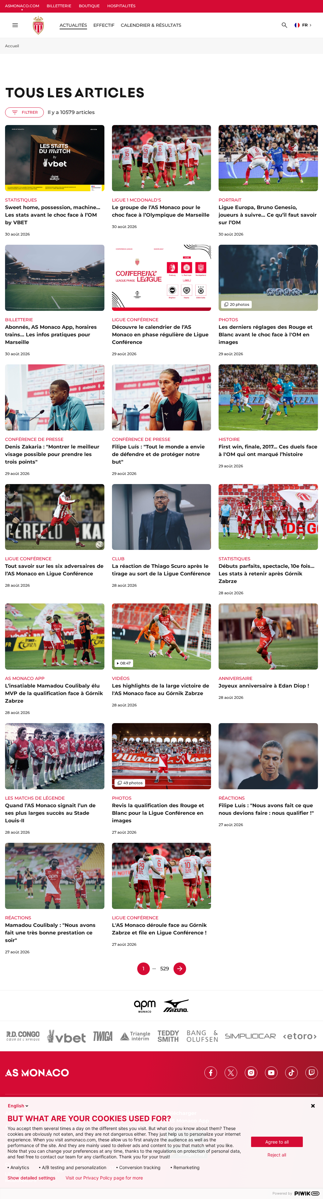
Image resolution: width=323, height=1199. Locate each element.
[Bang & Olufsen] (202, 1036)
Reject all (276, 1154)
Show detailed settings (32, 1177)
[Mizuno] (176, 1005)
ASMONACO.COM (22, 5)
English (16, 1105)
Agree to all (277, 1142)
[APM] (145, 1005)
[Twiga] (102, 1036)
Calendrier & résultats (151, 25)
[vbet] (66, 1036)
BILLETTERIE (59, 5)
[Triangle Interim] (135, 1036)
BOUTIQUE (89, 5)
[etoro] (299, 1036)
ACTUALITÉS (73, 25)
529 (164, 969)
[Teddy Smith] (168, 1036)
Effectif (104, 25)
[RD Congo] (23, 1036)
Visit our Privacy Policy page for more (104, 1177)
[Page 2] (179, 968)
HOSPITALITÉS (121, 5)
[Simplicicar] (250, 1036)
